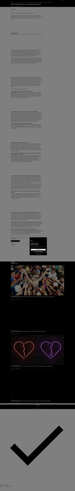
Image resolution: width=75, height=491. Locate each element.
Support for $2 (38, 249)
